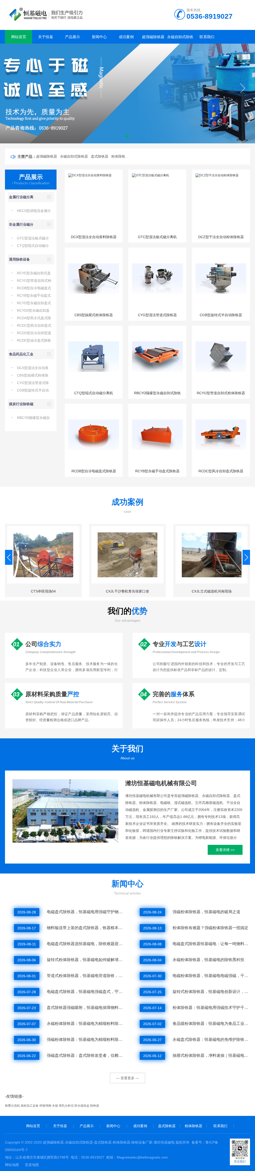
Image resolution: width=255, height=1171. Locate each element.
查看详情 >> (225, 850)
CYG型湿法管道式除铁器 (157, 315)
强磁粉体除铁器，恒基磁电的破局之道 (206, 912)
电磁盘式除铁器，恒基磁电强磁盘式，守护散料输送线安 (85, 991)
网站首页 (18, 37)
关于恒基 (45, 37)
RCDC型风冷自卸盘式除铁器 (220, 471)
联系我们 (206, 37)
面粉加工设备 (30, 1105)
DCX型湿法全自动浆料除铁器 (94, 237)
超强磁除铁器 (153, 37)
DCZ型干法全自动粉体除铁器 (221, 237)
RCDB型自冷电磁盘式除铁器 (93, 471)
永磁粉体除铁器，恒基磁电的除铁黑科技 (208, 960)
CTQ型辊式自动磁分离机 (93, 393)
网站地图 (12, 1165)
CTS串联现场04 (43, 591)
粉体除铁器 (193, 1126)
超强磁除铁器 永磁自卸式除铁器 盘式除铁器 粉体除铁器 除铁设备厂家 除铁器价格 (82, 156)
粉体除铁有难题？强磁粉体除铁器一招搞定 (210, 928)
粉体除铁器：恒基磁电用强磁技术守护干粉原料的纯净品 (211, 1007)
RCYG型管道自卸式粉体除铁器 (221, 393)
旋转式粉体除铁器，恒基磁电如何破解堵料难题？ (85, 960)
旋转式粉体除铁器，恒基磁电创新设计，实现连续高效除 (211, 991)
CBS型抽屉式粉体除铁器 (93, 315)
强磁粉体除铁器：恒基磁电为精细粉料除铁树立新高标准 (85, 1039)
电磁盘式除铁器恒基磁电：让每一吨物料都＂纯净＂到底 (211, 944)
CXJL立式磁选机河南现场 (212, 591)
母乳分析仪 (66, 1105)
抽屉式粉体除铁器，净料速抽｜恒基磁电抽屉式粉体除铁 (211, 1055)
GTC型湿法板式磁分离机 (157, 237)
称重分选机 (12, 1105)
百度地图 (32, 1165)
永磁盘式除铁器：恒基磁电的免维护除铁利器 (211, 1039)
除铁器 (94, 1105)
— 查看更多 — (127, 1078)
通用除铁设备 (19, 259)
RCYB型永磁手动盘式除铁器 (157, 471)
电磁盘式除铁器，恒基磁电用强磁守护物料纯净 (85, 912)
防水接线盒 (81, 1105)
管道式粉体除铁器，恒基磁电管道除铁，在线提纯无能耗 (85, 976)
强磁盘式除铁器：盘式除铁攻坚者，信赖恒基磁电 (85, 1055)
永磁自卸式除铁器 (180, 39)
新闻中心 (99, 37)
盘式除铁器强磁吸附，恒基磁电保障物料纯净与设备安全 (85, 1007)
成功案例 (126, 37)
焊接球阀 (45, 1105)
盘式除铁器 (167, 1126)
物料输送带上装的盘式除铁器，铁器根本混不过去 (85, 928)
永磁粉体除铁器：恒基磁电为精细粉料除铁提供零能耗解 (85, 1023)
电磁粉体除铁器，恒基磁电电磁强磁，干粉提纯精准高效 (211, 976)
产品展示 (72, 37)
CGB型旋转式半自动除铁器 (221, 315)
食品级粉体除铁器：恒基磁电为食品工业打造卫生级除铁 (211, 1023)
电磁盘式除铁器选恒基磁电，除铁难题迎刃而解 (85, 944)
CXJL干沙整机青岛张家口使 (127, 591)
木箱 (55, 1105)
